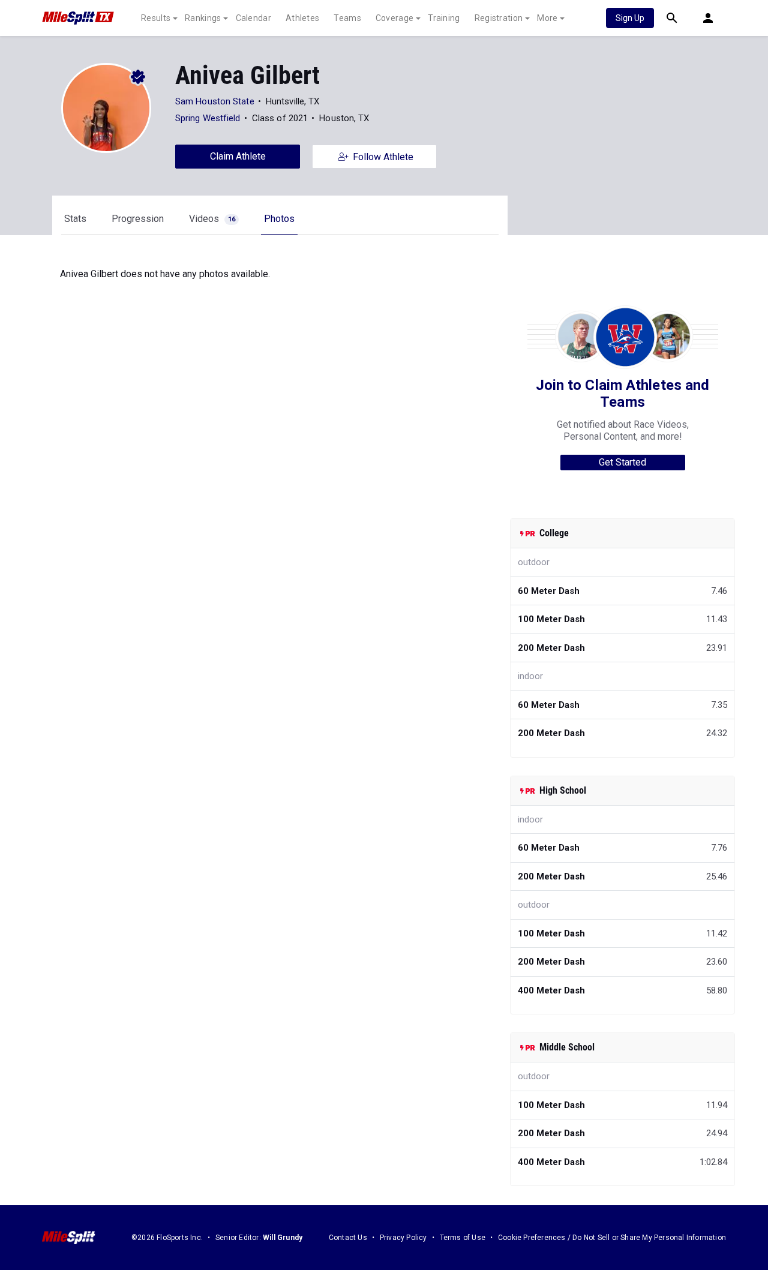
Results (155, 18)
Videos (212, 218)
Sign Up (630, 18)
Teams (347, 18)
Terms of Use (462, 1237)
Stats (75, 218)
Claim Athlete (238, 156)
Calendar (253, 18)
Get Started (622, 462)
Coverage (394, 18)
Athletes (302, 18)
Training (444, 18)
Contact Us (348, 1237)
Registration (499, 18)
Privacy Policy (403, 1237)
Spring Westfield (208, 118)
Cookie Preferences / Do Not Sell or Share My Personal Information (612, 1237)
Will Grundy (282, 1237)
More (547, 18)
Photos (279, 218)
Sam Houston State (214, 101)
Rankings (203, 18)
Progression (138, 218)
